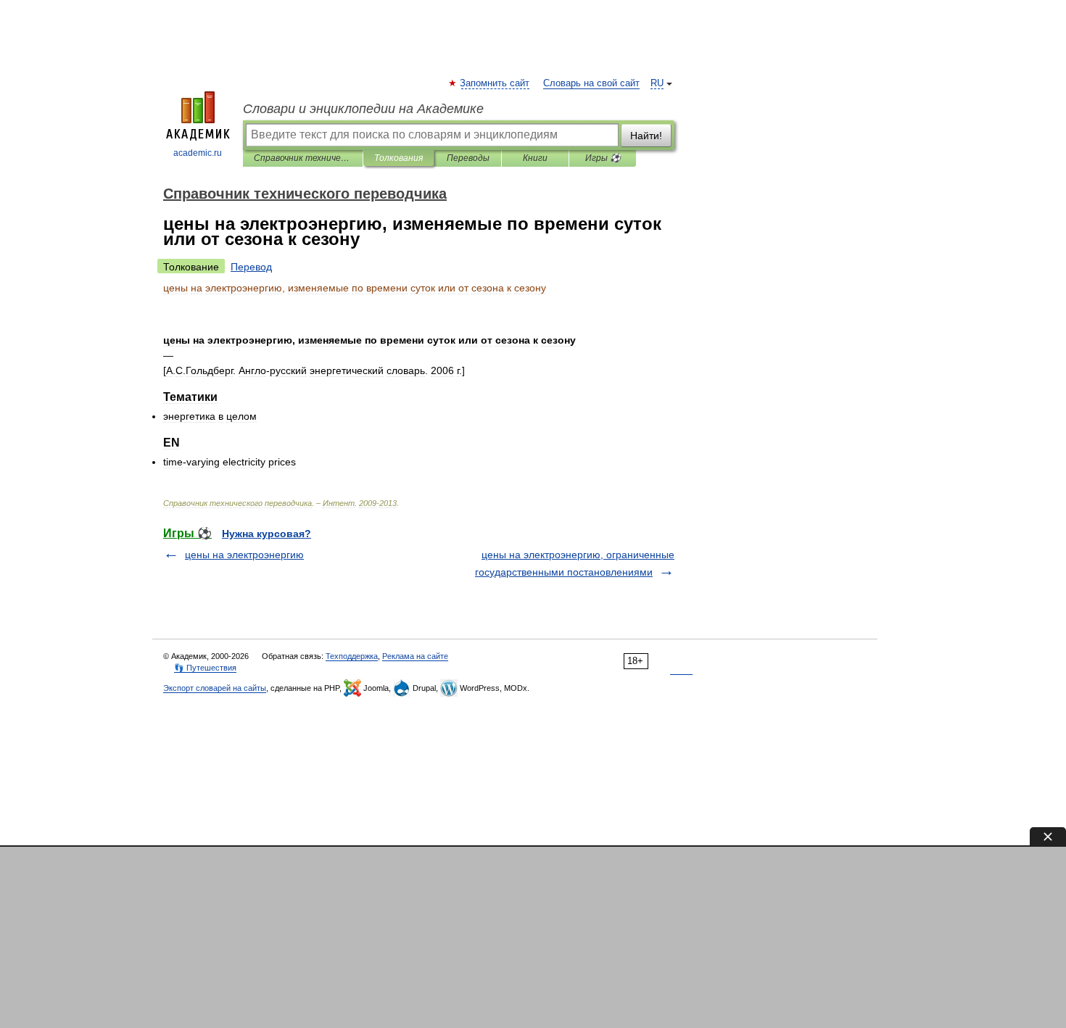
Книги (535, 158)
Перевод (251, 267)
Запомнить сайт (495, 83)
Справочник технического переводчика (303, 158)
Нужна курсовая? (266, 533)
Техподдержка (352, 656)
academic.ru (197, 153)
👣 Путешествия (205, 667)
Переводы (468, 158)
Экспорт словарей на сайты (214, 688)
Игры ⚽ (603, 158)
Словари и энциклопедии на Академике (363, 108)
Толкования (398, 158)
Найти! (646, 135)
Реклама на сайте (415, 656)
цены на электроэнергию (244, 554)
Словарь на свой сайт (591, 83)
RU (657, 83)
